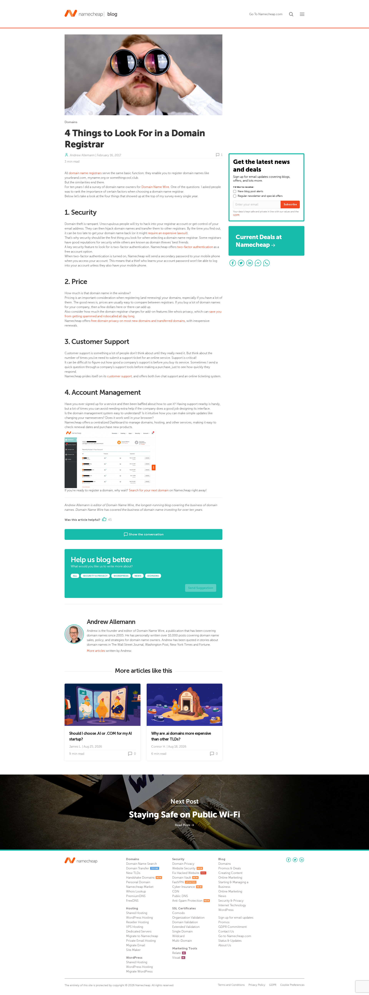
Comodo (178, 913)
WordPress (226, 910)
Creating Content (230, 873)
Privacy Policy (256, 985)
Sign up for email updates (235, 917)
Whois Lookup (136, 891)
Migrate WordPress (139, 971)
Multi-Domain (182, 940)
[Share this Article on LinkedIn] (249, 263)
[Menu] (302, 14)
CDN (175, 891)
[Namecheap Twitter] (295, 860)
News (222, 896)
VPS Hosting (134, 927)
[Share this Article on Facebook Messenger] (258, 263)
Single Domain (182, 931)
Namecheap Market (139, 887)
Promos (223, 922)
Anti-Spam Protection (190, 900)
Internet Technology (232, 905)
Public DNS (180, 896)
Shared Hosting (136, 913)
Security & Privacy (231, 900)
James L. (75, 746)
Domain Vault (185, 877)
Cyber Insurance (187, 887)
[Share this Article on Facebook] (233, 263)
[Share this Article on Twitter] (241, 263)
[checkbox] (234, 191)
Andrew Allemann (82, 155)
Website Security (187, 868)
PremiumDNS (135, 896)
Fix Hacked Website (188, 873)
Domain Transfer (142, 868)
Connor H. (158, 746)
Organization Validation (188, 917)
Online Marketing (230, 877)
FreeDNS (132, 900)
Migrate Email (135, 945)
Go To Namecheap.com (266, 14)
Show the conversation (146, 534)
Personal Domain (138, 882)
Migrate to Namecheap (142, 936)
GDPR (236, 215)
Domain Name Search (141, 864)
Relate (178, 953)
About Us (224, 945)
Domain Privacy (183, 864)
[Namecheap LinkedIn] (301, 860)
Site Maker (133, 950)
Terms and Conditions (231, 985)
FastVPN (184, 882)
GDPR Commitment (232, 927)
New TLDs (133, 873)
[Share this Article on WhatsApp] (266, 263)
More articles (96, 651)
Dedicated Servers (138, 931)
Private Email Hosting (141, 940)
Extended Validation (185, 927)
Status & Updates (230, 940)
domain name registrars (85, 173)
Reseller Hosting (137, 922)
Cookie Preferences (292, 985)
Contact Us (226, 931)
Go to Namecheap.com (234, 936)
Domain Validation (185, 922)
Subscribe (290, 204)
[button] (291, 13)
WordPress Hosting (139, 917)
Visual (178, 957)
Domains (71, 122)
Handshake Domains (143, 877)
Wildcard (178, 936)
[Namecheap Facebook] (288, 860)
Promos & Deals (229, 868)
